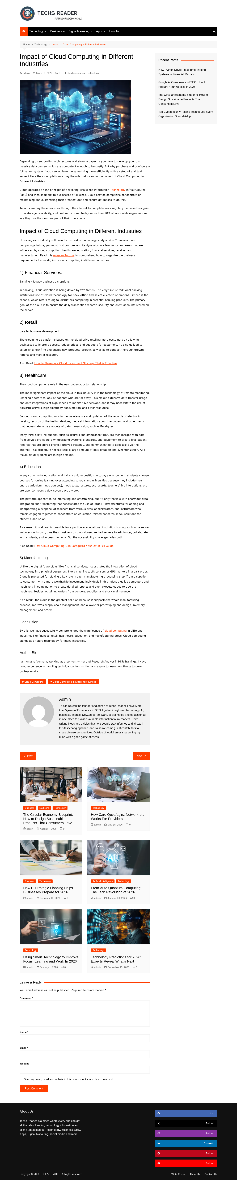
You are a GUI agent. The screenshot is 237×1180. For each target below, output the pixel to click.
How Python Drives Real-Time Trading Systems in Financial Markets (182, 72)
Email (24, 1047)
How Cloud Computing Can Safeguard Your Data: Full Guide (73, 546)
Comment (26, 998)
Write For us (178, 1174)
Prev (30, 755)
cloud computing (76, 73)
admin (26, 73)
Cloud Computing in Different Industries (74, 681)
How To (114, 31)
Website (24, 1063)
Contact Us (211, 1174)
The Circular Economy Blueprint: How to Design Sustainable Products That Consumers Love (48, 819)
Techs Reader (117, 705)
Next (139, 755)
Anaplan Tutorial (63, 255)
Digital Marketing (79, 31)
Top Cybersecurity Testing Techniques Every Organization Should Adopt (185, 114)
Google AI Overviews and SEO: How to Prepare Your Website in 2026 (182, 84)
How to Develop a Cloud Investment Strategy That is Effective (75, 363)
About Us (195, 1174)
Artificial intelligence (103, 881)
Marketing (44, 808)
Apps (99, 31)
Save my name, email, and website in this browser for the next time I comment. (68, 1079)
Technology (36, 31)
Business (56, 31)
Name (24, 1032)
